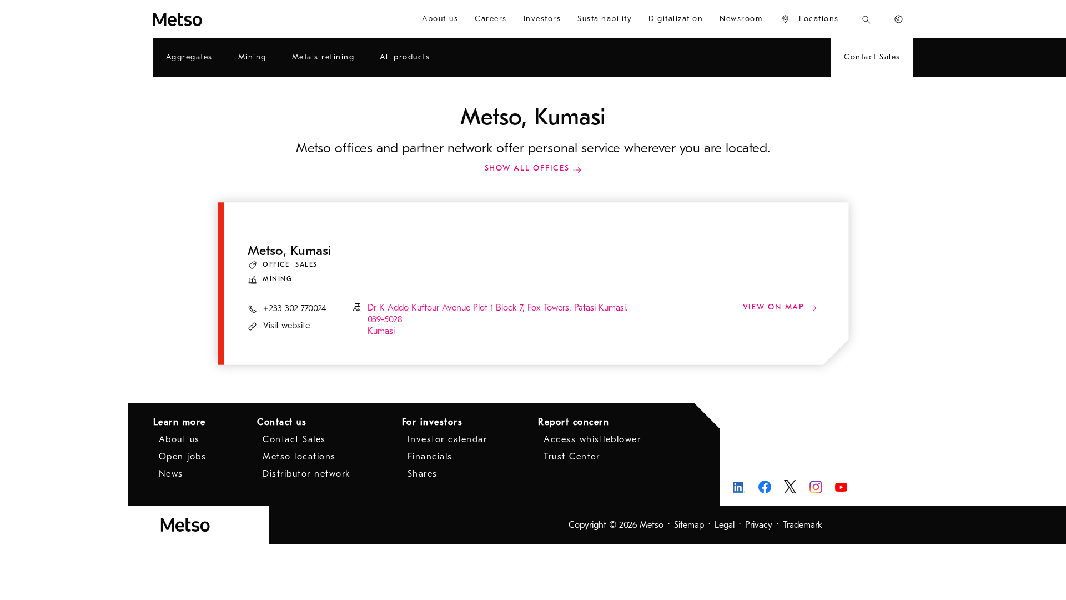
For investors (432, 422)
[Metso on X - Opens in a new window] (790, 486)
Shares (423, 474)
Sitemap (689, 525)
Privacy (758, 525)
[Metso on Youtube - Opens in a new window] (841, 487)
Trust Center (572, 457)
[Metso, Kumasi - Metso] (217, 19)
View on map (775, 307)
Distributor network (307, 474)
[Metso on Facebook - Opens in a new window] (764, 487)
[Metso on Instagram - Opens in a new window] (815, 487)
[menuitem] (440, 19)
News (171, 474)
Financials (430, 457)
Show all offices (527, 168)
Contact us (281, 422)
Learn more (179, 422)
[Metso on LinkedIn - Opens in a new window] (739, 487)
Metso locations (299, 457)
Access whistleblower (592, 439)
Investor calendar (447, 439)
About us (179, 439)
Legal (725, 525)
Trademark (802, 525)
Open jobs (183, 457)
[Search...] (866, 19)
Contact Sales (294, 439)
